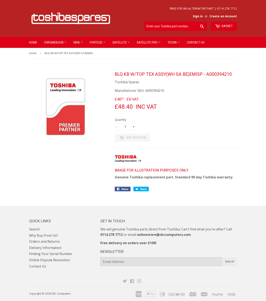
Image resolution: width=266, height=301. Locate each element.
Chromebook (54, 42)
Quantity (120, 120)
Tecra (172, 42)
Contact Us (195, 42)
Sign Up (229, 261)
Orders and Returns (44, 241)
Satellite (119, 42)
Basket (227, 26)
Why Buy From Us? (43, 235)
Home (33, 42)
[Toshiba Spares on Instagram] (139, 281)
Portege (96, 42)
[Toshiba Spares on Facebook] (132, 281)
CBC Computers (61, 293)
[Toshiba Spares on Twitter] (125, 281)
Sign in (198, 16)
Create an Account (223, 16)
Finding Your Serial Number (50, 253)
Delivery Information (45, 247)
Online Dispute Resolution (49, 260)
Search (34, 229)
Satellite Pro (147, 42)
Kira (77, 42)
